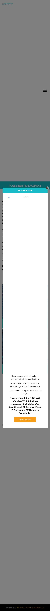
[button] (47, 187)
